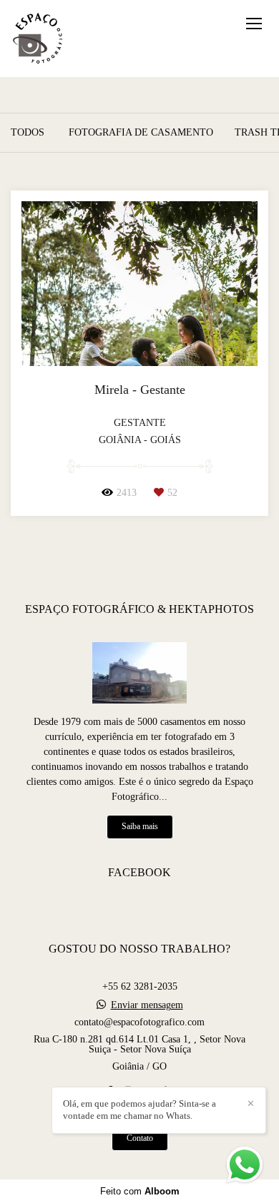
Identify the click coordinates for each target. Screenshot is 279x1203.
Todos (27, 133)
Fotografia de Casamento (141, 133)
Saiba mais (140, 826)
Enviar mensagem (147, 1005)
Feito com (140, 1191)
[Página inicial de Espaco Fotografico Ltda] (37, 38)
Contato (140, 1138)
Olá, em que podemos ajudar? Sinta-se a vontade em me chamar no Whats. (139, 1109)
